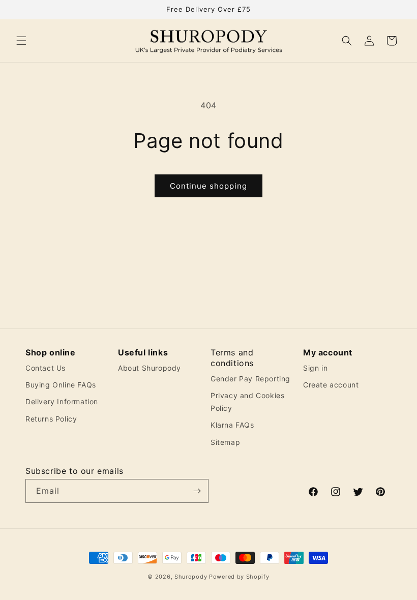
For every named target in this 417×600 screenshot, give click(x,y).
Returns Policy (51, 418)
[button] (21, 40)
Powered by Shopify (239, 576)
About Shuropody (149, 368)
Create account (331, 384)
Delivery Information (61, 401)
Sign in (315, 368)
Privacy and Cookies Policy (247, 401)
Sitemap (225, 442)
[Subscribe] (197, 491)
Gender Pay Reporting (250, 378)
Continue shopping (208, 186)
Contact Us (45, 368)
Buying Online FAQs (60, 384)
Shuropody (190, 576)
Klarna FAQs (232, 425)
